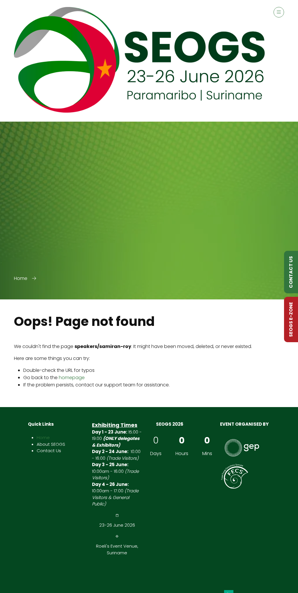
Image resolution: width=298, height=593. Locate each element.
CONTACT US (291, 272)
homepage (72, 377)
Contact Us (49, 451)
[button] (279, 12)
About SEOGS (51, 444)
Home (20, 278)
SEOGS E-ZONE (291, 319)
